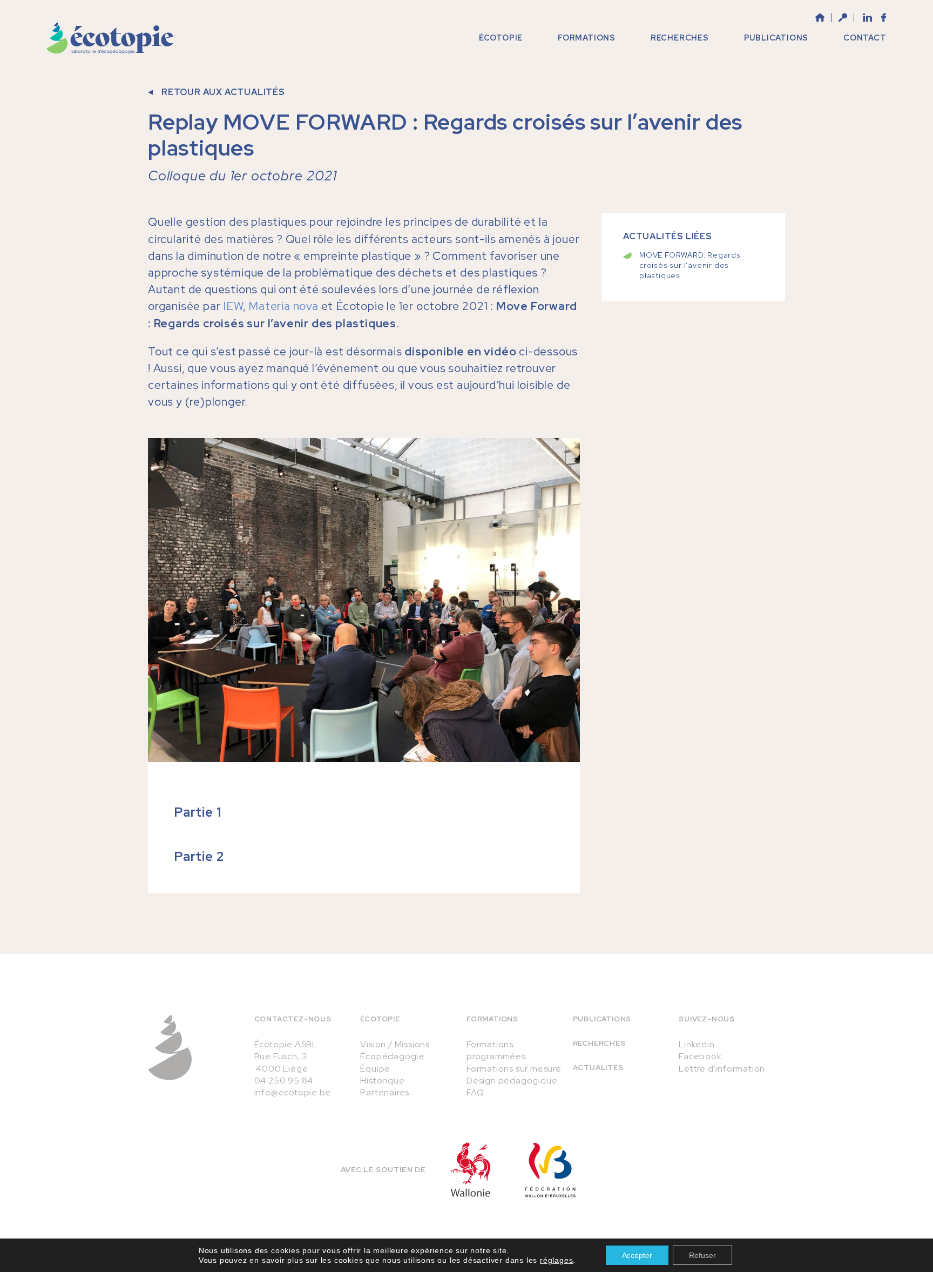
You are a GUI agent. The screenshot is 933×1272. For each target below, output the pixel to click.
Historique (382, 1080)
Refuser (702, 1255)
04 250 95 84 (284, 1080)
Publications (602, 1019)
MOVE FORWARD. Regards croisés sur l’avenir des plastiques (690, 265)
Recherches (599, 1043)
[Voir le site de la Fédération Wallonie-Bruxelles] (550, 1169)
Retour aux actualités (223, 92)
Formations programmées (496, 1050)
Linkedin (696, 1044)
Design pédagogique (511, 1080)
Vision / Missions (395, 1044)
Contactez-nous (293, 1019)
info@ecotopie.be (293, 1092)
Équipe (375, 1068)
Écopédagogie (392, 1056)
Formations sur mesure (514, 1068)
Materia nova (283, 306)
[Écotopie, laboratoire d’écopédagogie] (110, 38)
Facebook (700, 1056)
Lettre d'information (722, 1068)
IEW (232, 306)
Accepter (637, 1255)
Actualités (598, 1067)
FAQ (475, 1092)
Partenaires (384, 1092)
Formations (492, 1019)
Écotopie (380, 1019)
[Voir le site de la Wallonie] (471, 1169)
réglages (556, 1260)
